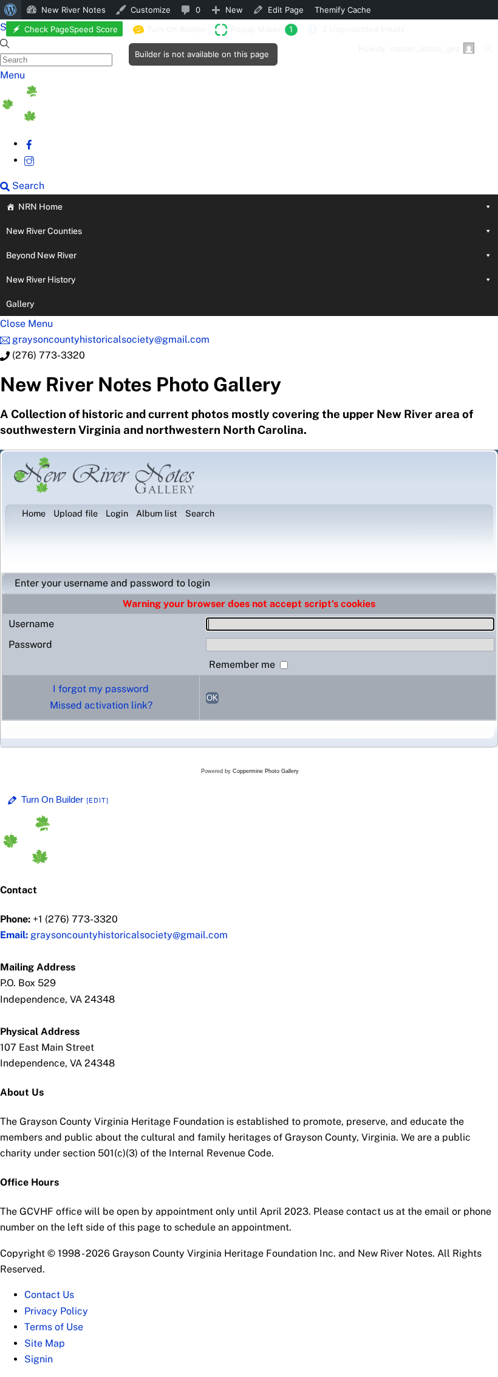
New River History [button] (40, 279)
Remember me (243, 664)
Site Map (44, 1343)
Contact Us (49, 1294)
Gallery (20, 304)
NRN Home (40, 206)
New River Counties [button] (44, 231)
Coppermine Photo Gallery (266, 771)
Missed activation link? (101, 705)
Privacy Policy (56, 1311)
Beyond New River (41, 255)
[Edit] (97, 800)
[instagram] (29, 160)
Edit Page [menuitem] (286, 10)
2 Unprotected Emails (363, 29)
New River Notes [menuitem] (73, 10)
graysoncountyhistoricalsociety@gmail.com (114, 935)
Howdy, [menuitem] (409, 48)
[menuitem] (10, 9)
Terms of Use (53, 1327)
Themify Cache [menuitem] (343, 10)
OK (212, 697)
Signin (38, 1359)
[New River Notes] (91, 118)
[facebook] (29, 143)
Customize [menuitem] (151, 10)
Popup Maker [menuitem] (262, 29)
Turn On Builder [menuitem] (173, 31)
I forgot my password (101, 689)
